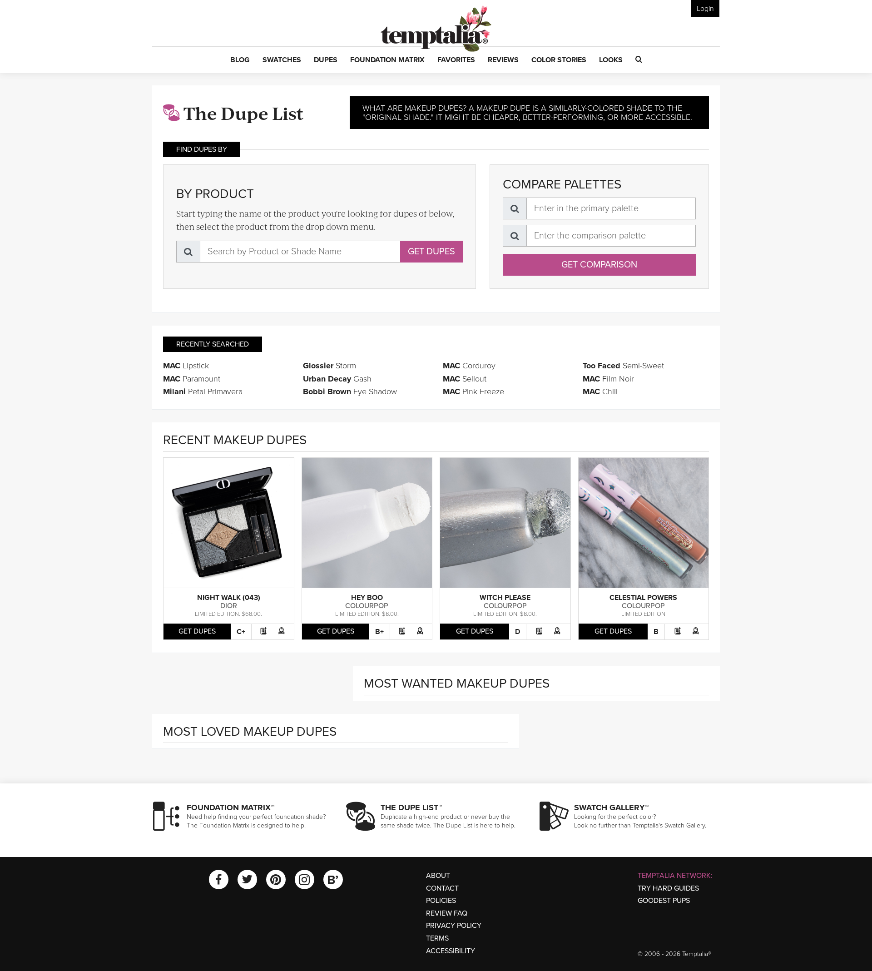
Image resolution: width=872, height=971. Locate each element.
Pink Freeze (473, 391)
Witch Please (505, 597)
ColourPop (366, 605)
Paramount (191, 379)
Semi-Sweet (623, 366)
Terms (437, 938)
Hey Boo (367, 597)
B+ (379, 631)
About (438, 875)
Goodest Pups (664, 900)
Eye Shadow (350, 391)
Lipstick (186, 366)
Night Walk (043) (228, 597)
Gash (337, 379)
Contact (442, 888)
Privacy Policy (453, 925)
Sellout (464, 379)
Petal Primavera (203, 391)
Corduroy (469, 366)
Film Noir (608, 379)
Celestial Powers (643, 597)
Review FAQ (446, 913)
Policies (441, 900)
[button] (240, 60)
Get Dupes (431, 251)
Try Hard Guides (668, 888)
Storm (329, 366)
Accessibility (450, 951)
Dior (228, 605)
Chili (600, 391)
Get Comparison (599, 264)
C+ (241, 631)
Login (705, 8)
